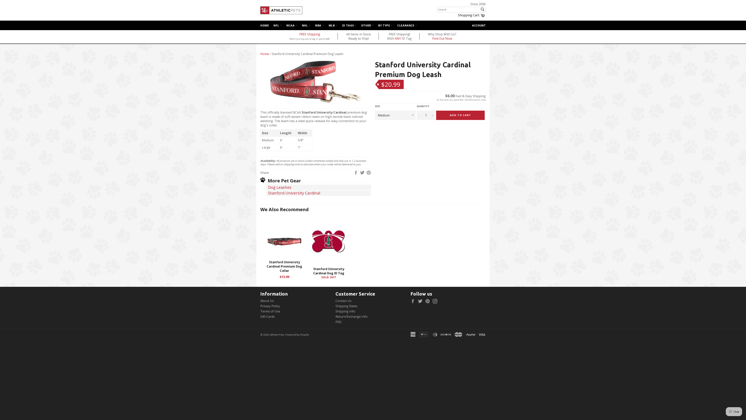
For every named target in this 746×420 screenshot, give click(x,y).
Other (366, 25)
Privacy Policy (270, 306)
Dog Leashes (279, 187)
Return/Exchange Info (352, 316)
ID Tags (348, 25)
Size (377, 106)
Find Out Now (442, 38)
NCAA (290, 25)
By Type (384, 25)
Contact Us (343, 301)
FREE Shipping (309, 34)
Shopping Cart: (472, 15)
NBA (318, 25)
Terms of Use (270, 311)
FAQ (338, 322)
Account (479, 25)
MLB (332, 25)
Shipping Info (345, 311)
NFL (277, 25)
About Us (267, 301)
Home (264, 25)
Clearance (406, 25)
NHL (305, 25)
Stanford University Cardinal (294, 193)
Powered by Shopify (297, 334)
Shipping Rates (346, 306)
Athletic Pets (277, 334)
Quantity (423, 106)
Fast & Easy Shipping (465, 96)
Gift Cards (267, 316)
